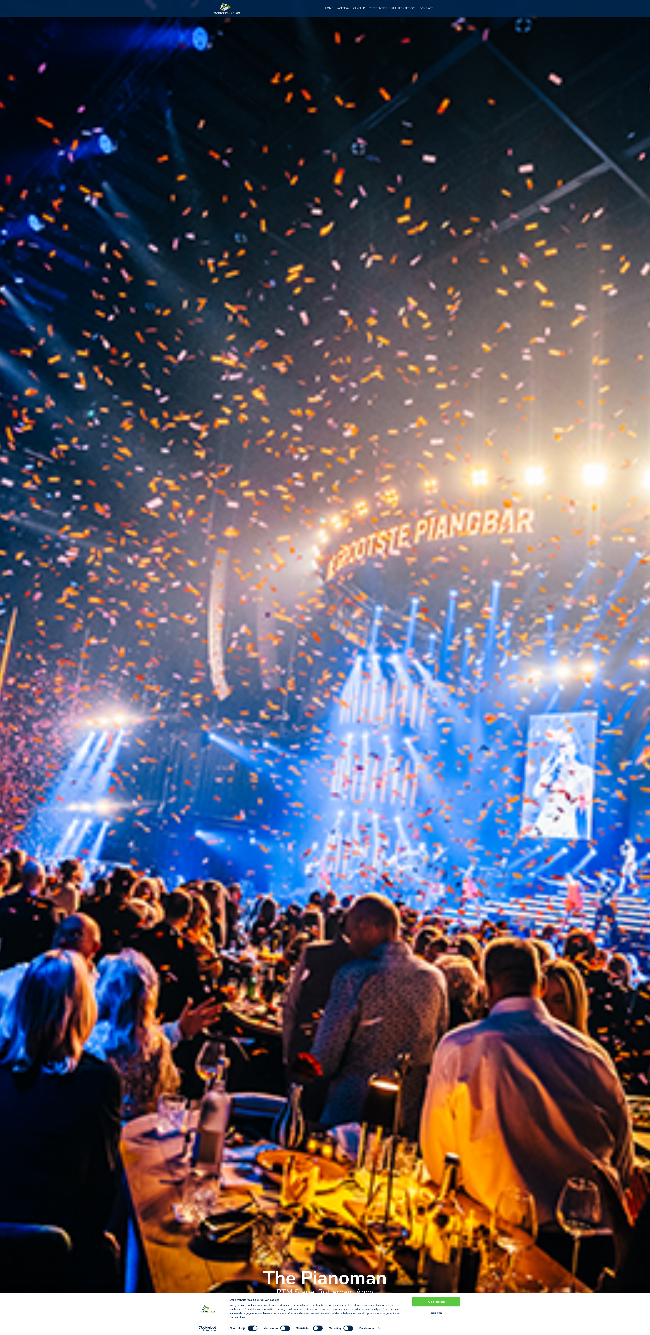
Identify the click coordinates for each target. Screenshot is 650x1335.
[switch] (285, 1328)
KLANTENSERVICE (404, 8)
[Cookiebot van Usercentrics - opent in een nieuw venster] (207, 1328)
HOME (330, 8)
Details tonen (367, 1328)
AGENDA (344, 8)
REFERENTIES (379, 8)
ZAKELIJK (360, 8)
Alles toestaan (436, 1301)
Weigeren (436, 1312)
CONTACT (428, 8)
